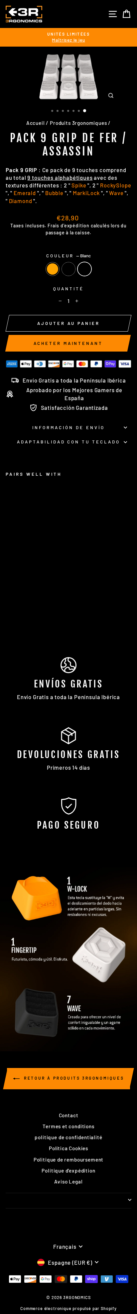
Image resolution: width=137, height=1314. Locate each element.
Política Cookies (68, 1148)
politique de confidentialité (68, 1137)
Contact (68, 1115)
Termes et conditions (68, 1126)
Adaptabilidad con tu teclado (68, 441)
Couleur (68, 255)
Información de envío (68, 427)
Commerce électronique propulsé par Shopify (68, 1308)
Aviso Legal (68, 1181)
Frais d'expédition (68, 225)
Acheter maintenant (68, 343)
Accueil (35, 123)
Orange (52, 269)
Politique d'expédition (68, 1171)
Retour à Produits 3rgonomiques (73, 1078)
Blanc (84, 269)
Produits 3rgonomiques (78, 123)
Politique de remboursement (69, 1160)
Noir (68, 269)
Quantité (68, 288)
